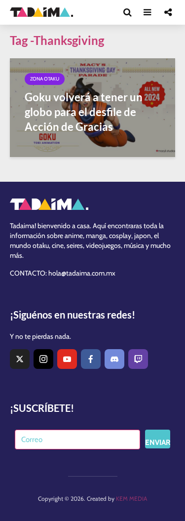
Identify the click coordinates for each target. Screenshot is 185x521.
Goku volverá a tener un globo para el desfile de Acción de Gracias (84, 111)
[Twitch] (138, 359)
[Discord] (114, 359)
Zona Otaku (44, 79)
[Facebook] (91, 359)
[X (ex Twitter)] (20, 359)
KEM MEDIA (131, 498)
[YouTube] (67, 359)
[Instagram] (43, 359)
